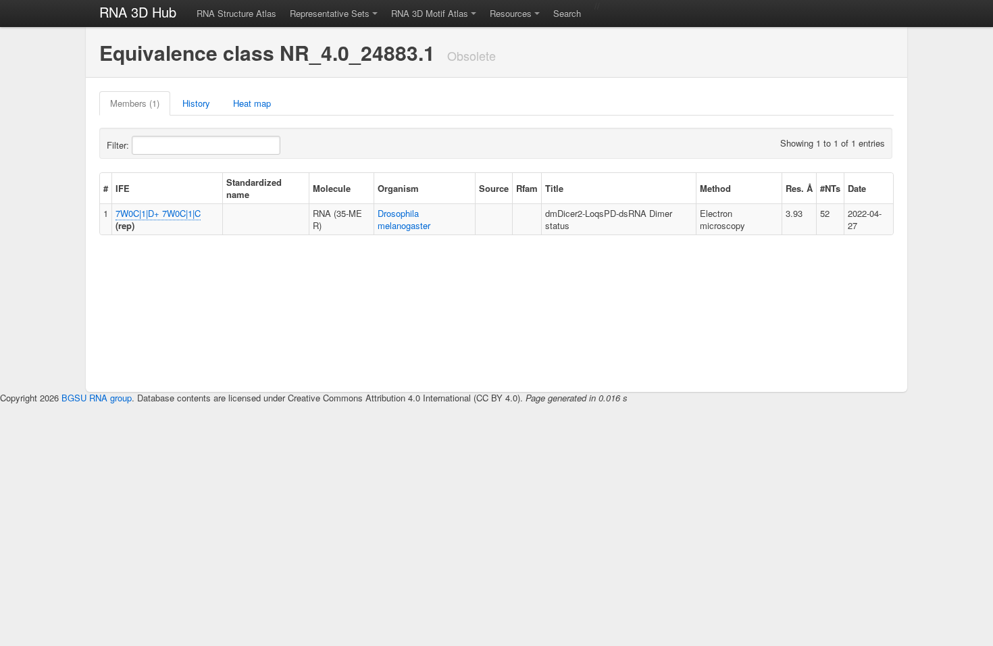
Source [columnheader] (494, 188)
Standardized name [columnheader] (254, 188)
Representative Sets (330, 13)
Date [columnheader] (857, 188)
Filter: (119, 145)
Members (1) (134, 103)
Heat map (252, 103)
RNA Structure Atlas (236, 13)
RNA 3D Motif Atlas (429, 13)
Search (567, 13)
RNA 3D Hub (137, 12)
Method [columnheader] (715, 188)
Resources (511, 13)
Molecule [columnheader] (332, 188)
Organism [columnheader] (398, 188)
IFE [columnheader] (123, 188)
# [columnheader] (105, 188)
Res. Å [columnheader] (799, 188)
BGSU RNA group (96, 397)
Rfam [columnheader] (527, 188)
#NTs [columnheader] (830, 188)
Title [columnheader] (554, 188)
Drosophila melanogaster (404, 219)
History (196, 103)
